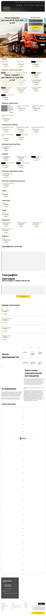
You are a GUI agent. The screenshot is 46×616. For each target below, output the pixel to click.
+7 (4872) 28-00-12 (6, 7)
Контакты (42, 2)
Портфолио (31, 2)
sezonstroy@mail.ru (41, 5)
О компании (16, 2)
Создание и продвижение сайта (40, 605)
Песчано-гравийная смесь (16, 605)
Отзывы (35, 2)
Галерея (2, 609)
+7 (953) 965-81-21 (6, 8)
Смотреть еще (23, 296)
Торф (25, 604)
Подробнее (6, 66)
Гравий (26, 605)
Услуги (28, 2)
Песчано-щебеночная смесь (16, 607)
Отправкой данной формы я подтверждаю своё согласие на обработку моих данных (35, 31)
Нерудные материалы (22, 2)
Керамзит (26, 607)
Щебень (13, 604)
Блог (2, 611)
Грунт (13, 608)
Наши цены (39, 2)
